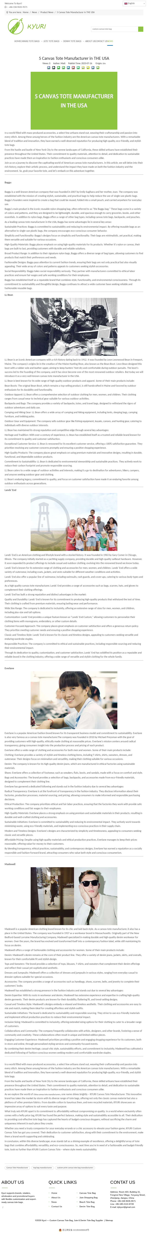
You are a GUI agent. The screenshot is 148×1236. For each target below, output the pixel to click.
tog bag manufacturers (42, 1168)
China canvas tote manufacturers (47, 1094)
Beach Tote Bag (87, 1202)
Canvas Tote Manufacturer (17, 1168)
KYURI (53, 1142)
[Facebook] (3, 1208)
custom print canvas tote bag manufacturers (75, 1168)
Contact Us (56, 1206)
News (54, 1202)
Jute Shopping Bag (88, 1197)
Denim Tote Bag (87, 1206)
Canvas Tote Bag (87, 1193)
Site (104, 64)
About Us (55, 1197)
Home (54, 1193)
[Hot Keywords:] (140, 29)
